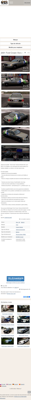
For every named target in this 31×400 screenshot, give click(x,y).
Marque (15, 40)
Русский (3, 384)
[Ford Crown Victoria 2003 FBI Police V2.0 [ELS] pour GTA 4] (23, 341)
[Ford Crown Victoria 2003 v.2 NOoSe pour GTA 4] (7, 341)
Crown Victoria (19, 227)
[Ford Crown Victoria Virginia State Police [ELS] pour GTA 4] (7, 319)
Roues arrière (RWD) (21, 234)
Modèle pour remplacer (15, 47)
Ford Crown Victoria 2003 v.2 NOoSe (8, 346)
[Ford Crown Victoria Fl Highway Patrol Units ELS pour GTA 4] (7, 309)
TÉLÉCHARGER (15, 279)
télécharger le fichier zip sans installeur (15, 282)
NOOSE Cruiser (19, 236)
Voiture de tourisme (20, 229)
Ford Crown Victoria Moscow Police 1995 (23, 335)
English (9, 384)
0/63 (16, 287)
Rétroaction (2, 398)
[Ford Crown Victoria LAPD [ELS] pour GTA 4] (23, 309)
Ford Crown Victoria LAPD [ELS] (23, 314)
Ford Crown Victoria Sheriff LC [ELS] (7, 335)
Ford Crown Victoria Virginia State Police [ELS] (7, 325)
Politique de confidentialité (20, 396)
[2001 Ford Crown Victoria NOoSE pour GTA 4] (15, 63)
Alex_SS (18, 222)
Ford (17, 224)
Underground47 (8, 217)
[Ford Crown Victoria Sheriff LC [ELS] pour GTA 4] (7, 330)
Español (22, 384)
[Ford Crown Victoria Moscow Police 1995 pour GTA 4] (23, 330)
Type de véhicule (15, 43)
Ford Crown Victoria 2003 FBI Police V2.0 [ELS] (23, 346)
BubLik (22, 222)
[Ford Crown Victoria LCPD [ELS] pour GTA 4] (23, 319)
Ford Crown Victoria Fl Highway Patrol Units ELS (8, 314)
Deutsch (16, 384)
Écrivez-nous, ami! (11, 293)
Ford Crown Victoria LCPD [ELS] (23, 325)
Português (3, 386)
